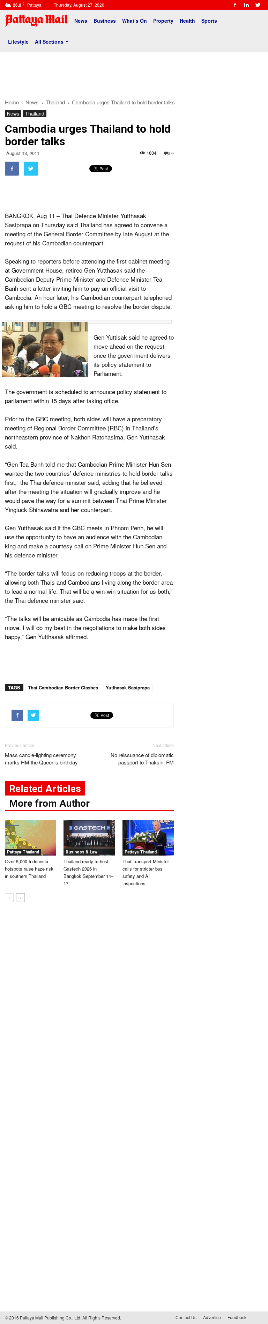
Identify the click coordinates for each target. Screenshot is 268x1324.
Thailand (34, 113)
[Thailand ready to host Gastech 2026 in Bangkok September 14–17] (89, 838)
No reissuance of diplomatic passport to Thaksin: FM (142, 758)
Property (163, 20)
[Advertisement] (134, 72)
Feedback (237, 1317)
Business (105, 20)
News (80, 20)
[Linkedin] (246, 5)
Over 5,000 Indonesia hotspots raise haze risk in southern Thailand (29, 868)
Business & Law (81, 852)
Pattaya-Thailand (23, 852)
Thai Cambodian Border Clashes (63, 687)
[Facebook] (235, 5)
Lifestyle (18, 41)
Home (12, 102)
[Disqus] (89, 1013)
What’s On (134, 20)
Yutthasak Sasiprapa (128, 687)
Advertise (212, 1317)
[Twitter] (258, 5)
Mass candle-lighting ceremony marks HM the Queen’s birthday (41, 758)
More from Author (49, 803)
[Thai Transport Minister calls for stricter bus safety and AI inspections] (148, 838)
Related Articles (45, 788)
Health (187, 20)
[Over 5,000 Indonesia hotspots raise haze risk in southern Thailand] (30, 838)
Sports (209, 20)
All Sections (49, 41)
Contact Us (186, 1317)
